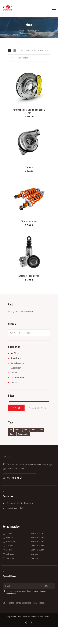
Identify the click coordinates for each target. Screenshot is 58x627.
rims (41, 429)
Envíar (47, 586)
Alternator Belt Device (29, 275)
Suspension (16, 367)
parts (33, 429)
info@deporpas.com (15, 468)
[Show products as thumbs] (9, 50)
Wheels (14, 382)
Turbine (29, 167)
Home (21, 30)
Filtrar (16, 408)
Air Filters (15, 353)
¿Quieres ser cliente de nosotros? (21, 503)
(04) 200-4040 (14, 477)
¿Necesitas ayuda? (14, 508)
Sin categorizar (17, 363)
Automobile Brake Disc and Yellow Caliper (29, 111)
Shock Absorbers (29, 221)
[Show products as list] (14, 50)
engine (17, 429)
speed (12, 434)
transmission (23, 434)
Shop (29, 30)
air (11, 429)
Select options (29, 86)
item (25, 429)
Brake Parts (16, 358)
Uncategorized (17, 377)
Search (11, 333)
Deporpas (11, 616)
